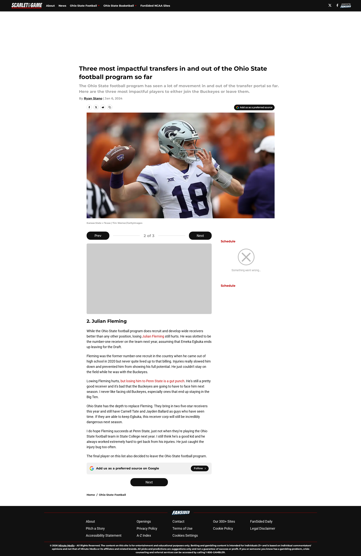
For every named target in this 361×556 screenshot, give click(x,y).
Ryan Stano (93, 98)
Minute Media (66, 545)
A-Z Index (144, 535)
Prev (98, 236)
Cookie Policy (223, 528)
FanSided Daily (261, 521)
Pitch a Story (95, 528)
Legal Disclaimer (262, 528)
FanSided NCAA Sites (155, 5)
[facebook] (337, 5)
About (50, 5)
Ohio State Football (83, 5)
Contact (178, 521)
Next (200, 236)
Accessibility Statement (103, 535)
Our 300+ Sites (224, 521)
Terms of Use (182, 528)
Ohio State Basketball (118, 5)
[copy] (109, 107)
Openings (144, 521)
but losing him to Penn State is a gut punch (152, 381)
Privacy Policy (147, 528)
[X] (329, 5)
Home (91, 494)
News (62, 5)
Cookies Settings (185, 535)
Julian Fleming (153, 336)
